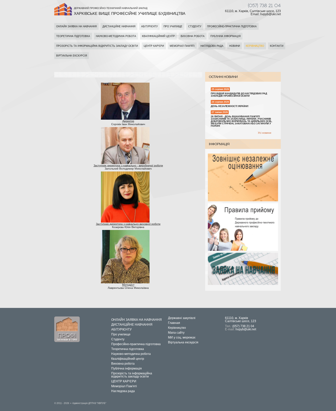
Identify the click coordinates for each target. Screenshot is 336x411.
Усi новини (264, 132)
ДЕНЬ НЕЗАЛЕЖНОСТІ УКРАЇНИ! (229, 106)
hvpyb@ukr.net (245, 329)
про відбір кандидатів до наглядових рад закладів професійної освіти (239, 94)
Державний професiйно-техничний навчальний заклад (129, 11)
